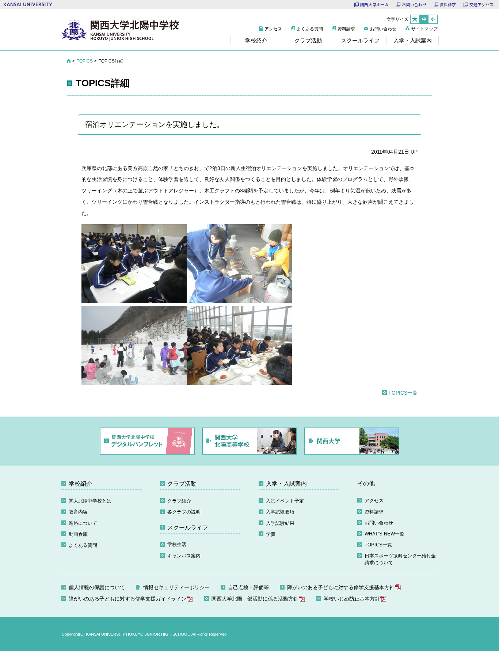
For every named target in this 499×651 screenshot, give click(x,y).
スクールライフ (187, 527)
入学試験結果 (280, 523)
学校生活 (176, 544)
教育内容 (78, 512)
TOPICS (85, 61)
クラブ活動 (182, 484)
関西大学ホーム (374, 4)
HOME (69, 61)
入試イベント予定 (285, 501)
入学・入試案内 (286, 484)
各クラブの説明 (184, 512)
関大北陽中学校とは (90, 501)
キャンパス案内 (184, 555)
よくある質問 (310, 28)
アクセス (273, 28)
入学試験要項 (280, 512)
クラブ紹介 (179, 501)
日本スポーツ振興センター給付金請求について (400, 559)
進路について (83, 523)
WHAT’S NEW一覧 (384, 534)
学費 (270, 534)
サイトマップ (424, 28)
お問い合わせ (414, 4)
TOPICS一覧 (403, 393)
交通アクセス (481, 4)
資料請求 (448, 4)
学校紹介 (80, 484)
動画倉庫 (78, 534)
